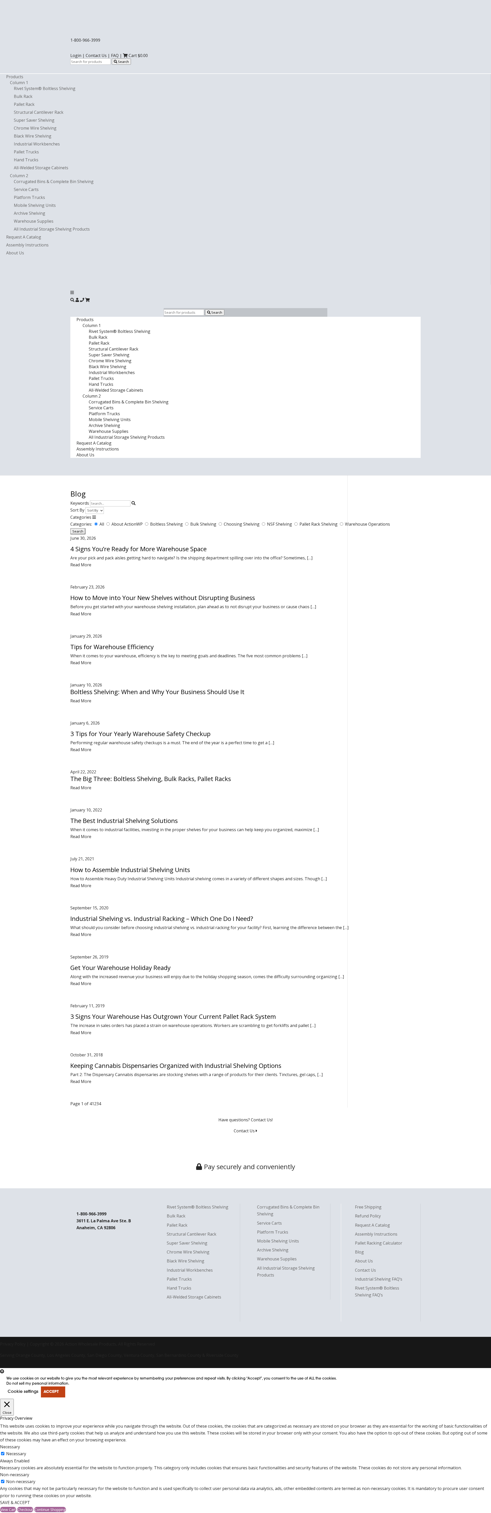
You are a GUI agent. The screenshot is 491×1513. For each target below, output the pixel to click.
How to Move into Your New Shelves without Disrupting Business (162, 597)
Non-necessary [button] (14, 1474)
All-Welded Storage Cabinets (41, 168)
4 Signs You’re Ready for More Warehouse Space (138, 549)
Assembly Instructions (27, 245)
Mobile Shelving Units (35, 205)
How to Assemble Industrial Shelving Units (130, 869)
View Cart (8, 1509)
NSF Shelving (280, 524)
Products (14, 77)
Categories (80, 517)
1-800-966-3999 (85, 40)
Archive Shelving (29, 213)
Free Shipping (368, 1207)
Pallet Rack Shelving (319, 524)
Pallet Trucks (26, 152)
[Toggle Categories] (94, 517)
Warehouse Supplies (33, 221)
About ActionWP (127, 524)
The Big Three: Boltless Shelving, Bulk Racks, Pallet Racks (150, 778)
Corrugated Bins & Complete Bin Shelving (54, 181)
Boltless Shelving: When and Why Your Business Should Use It (157, 691)
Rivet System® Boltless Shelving (44, 88)
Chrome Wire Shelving (35, 128)
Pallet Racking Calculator (378, 1243)
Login (75, 55)
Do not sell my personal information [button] (37, 1384)
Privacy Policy (13, 1344)
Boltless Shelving (167, 524)
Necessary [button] (10, 1447)
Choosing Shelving (242, 524)
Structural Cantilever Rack (38, 112)
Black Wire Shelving (32, 136)
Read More (80, 565)
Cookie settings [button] (23, 1392)
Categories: (81, 524)
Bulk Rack (23, 96)
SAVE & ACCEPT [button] (15, 1502)
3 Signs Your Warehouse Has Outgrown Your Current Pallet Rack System (173, 1016)
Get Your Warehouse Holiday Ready (120, 967)
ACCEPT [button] (51, 1392)
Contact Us (96, 55)
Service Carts (26, 189)
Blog (359, 1252)
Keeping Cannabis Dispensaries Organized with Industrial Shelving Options (175, 1065)
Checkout (25, 1509)
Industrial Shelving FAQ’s (378, 1279)
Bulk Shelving (203, 524)
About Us (15, 253)
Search (123, 61)
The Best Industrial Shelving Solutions (124, 820)
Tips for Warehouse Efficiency (112, 646)
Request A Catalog (23, 237)
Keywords (79, 503)
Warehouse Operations (367, 524)
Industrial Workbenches (37, 144)
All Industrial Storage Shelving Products (52, 229)
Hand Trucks (26, 160)
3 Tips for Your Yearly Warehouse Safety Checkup (140, 733)
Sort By (77, 510)
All (102, 524)
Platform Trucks (29, 197)
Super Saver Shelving (34, 120)
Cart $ (138, 55)
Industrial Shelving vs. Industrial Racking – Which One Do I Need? (161, 918)
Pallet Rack (24, 104)
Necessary (16, 1453)
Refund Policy (368, 1216)
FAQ (115, 55)
